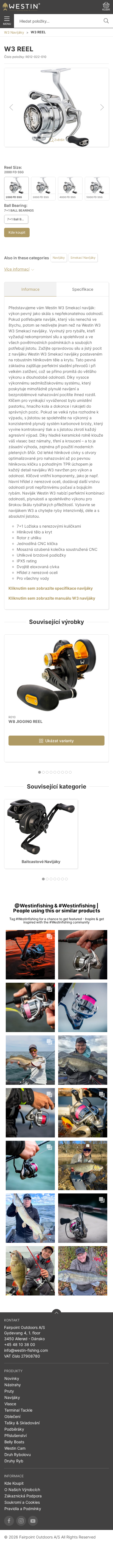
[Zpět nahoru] (56, 1314)
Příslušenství (15, 1435)
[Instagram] (21, 1521)
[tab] (39, 772)
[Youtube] (33, 1521)
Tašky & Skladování (21, 1422)
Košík (106, 9)
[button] (56, 107)
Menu (7, 23)
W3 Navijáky (14, 32)
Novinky (11, 1378)
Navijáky (59, 258)
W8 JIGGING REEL (26, 721)
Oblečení (12, 1416)
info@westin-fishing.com (26, 1350)
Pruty (9, 1391)
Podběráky (14, 1429)
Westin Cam (15, 1448)
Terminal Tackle (18, 1410)
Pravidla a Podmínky (22, 1508)
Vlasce (10, 1403)
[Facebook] (9, 1521)
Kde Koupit (14, 1483)
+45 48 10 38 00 (19, 1344)
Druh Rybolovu (17, 1454)
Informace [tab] (30, 289)
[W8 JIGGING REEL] (56, 675)
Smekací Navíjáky (82, 258)
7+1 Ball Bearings (17, 219)
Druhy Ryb (13, 1460)
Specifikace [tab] (82, 289)
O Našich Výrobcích (22, 1489)
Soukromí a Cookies (22, 1502)
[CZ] (21, 7)
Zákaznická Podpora (23, 1496)
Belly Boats (14, 1441)
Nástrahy (12, 1384)
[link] (30, 954)
